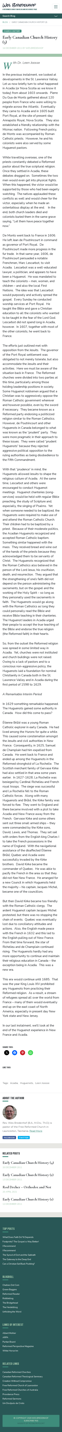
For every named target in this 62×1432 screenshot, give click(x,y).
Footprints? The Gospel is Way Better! (21, 1242)
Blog (5, 22)
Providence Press (11, 1394)
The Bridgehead (10, 1303)
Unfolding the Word (12, 1312)
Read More (35, 1131)
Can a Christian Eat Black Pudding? (19, 1264)
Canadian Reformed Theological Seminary (23, 1377)
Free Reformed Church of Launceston (20, 1385)
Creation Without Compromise (17, 1381)
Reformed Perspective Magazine (18, 1346)
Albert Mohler (9, 1333)
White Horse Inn (10, 1351)
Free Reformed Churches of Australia (20, 1390)
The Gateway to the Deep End (17, 1259)
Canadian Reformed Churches (17, 1372)
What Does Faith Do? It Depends (18, 1237)
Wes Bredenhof (34, 48)
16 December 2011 (12, 48)
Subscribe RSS (31, 1420)
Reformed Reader (11, 1294)
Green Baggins (10, 1289)
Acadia (14, 1083)
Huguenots (26, 1083)
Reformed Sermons (12, 1399)
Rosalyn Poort (37, 1423)
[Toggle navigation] (56, 7)
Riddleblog (8, 1298)
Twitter (23, 1137)
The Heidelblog (10, 1307)
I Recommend (9, 1246)
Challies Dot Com (11, 1285)
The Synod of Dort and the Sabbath (19, 1255)
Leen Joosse (42, 1083)
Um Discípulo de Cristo (13, 1403)
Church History (12, 31)
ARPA (5, 1337)
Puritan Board (9, 1342)
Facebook (9, 1137)
